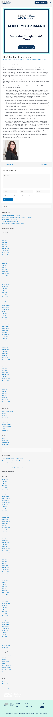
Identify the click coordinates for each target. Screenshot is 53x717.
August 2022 (5, 336)
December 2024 (6, 277)
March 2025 (5, 271)
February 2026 (5, 248)
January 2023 (5, 326)
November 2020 (6, 380)
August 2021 (5, 361)
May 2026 (4, 242)
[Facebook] (41, 707)
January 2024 (5, 301)
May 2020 (4, 393)
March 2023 (5, 322)
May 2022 (4, 343)
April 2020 (4, 395)
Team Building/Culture (7, 426)
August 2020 (5, 387)
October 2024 (5, 282)
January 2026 (5, 250)
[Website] (43, 191)
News (3, 420)
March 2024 (5, 296)
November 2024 (6, 280)
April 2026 (4, 244)
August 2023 (5, 311)
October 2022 (5, 332)
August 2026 (5, 235)
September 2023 (6, 309)
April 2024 (4, 294)
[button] (50, 3)
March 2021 (5, 372)
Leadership (4, 415)
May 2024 (4, 292)
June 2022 (4, 340)
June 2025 (4, 265)
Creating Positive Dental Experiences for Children (13, 223)
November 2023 (6, 305)
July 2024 (4, 288)
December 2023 (6, 303)
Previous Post (10, 164)
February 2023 (5, 324)
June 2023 (4, 315)
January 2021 (5, 376)
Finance (4, 413)
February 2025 (5, 273)
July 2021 (4, 364)
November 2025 (6, 254)
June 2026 (4, 240)
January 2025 (5, 275)
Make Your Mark (27, 59)
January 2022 (5, 351)
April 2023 (4, 319)
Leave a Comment (7, 59)
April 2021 (4, 370)
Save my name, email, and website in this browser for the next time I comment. (23, 195)
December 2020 (6, 378)
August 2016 (5, 403)
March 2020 (5, 397)
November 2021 (5, 355)
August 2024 (5, 286)
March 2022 (5, 347)
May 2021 (4, 368)
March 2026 (5, 246)
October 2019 (5, 399)
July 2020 (4, 389)
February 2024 (5, 298)
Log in (3, 438)
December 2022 (6, 328)
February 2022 (5, 349)
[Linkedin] (43, 707)
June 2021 (4, 366)
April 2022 (4, 345)
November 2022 (6, 330)
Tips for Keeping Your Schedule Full (10, 221)
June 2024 (4, 290)
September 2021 (6, 359)
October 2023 (5, 307)
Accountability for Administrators (9, 219)
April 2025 (4, 269)
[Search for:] (26, 206)
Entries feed (5, 440)
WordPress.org (5, 444)
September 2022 (6, 334)
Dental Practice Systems (18, 59)
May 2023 (4, 317)
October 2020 (5, 382)
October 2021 (5, 357)
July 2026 (4, 238)
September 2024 (6, 284)
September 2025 (6, 259)
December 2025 (6, 252)
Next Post (44, 164)
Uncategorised (5, 430)
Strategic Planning (36, 59)
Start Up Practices (6, 422)
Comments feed (5, 442)
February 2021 (5, 374)
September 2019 (6, 401)
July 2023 (4, 313)
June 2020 (4, 391)
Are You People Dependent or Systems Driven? (12, 215)
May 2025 (4, 267)
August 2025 (5, 261)
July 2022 (4, 338)
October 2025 (5, 256)
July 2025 (4, 263)
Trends (3, 428)
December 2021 (5, 353)
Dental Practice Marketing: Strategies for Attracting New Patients (16, 217)
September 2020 (6, 385)
